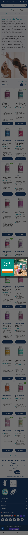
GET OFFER (7, 272)
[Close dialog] (26, 259)
